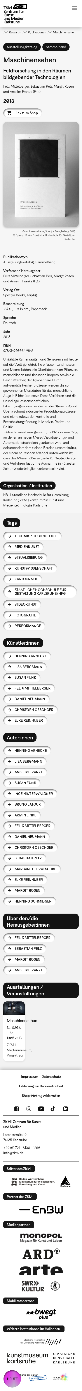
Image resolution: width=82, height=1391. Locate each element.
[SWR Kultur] (33, 1286)
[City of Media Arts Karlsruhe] (61, 1377)
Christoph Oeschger (34, 710)
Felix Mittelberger (33, 688)
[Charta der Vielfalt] (29, 1377)
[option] (15, 1031)
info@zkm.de (13, 1153)
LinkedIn (65, 1109)
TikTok (53, 1109)
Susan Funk (25, 677)
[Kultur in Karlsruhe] (54, 1286)
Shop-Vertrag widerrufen (41, 1096)
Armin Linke (25, 815)
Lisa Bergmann (28, 667)
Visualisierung (29, 557)
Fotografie (25, 615)
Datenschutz (51, 1076)
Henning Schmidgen (33, 901)
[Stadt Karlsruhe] (65, 1181)
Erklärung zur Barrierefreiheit (41, 1086)
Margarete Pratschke (35, 869)
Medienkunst (27, 547)
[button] (41, 174)
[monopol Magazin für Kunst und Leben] (41, 1238)
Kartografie (26, 579)
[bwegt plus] (41, 1314)
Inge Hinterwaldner (34, 794)
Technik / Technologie (36, 536)
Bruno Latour (28, 804)
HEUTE (12, 1379)
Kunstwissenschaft (34, 568)
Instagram (28, 1109)
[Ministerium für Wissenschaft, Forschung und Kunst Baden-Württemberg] (33, 1182)
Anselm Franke (29, 772)
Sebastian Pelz (28, 858)
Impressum (29, 1076)
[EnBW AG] (41, 1210)
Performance (28, 626)
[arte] (41, 1270)
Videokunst (26, 604)
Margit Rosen (27, 890)
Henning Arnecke (31, 656)
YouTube (41, 1109)
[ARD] (41, 1253)
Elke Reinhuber (29, 720)
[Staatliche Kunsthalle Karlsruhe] (64, 1358)
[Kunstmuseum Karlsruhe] (27, 1358)
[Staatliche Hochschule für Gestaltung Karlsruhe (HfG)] (41, 1342)
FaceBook (16, 1109)
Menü (74, 8)
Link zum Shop (26, 113)
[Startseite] (18, 13)
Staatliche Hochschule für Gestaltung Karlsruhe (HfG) (40, 592)
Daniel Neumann (30, 699)
